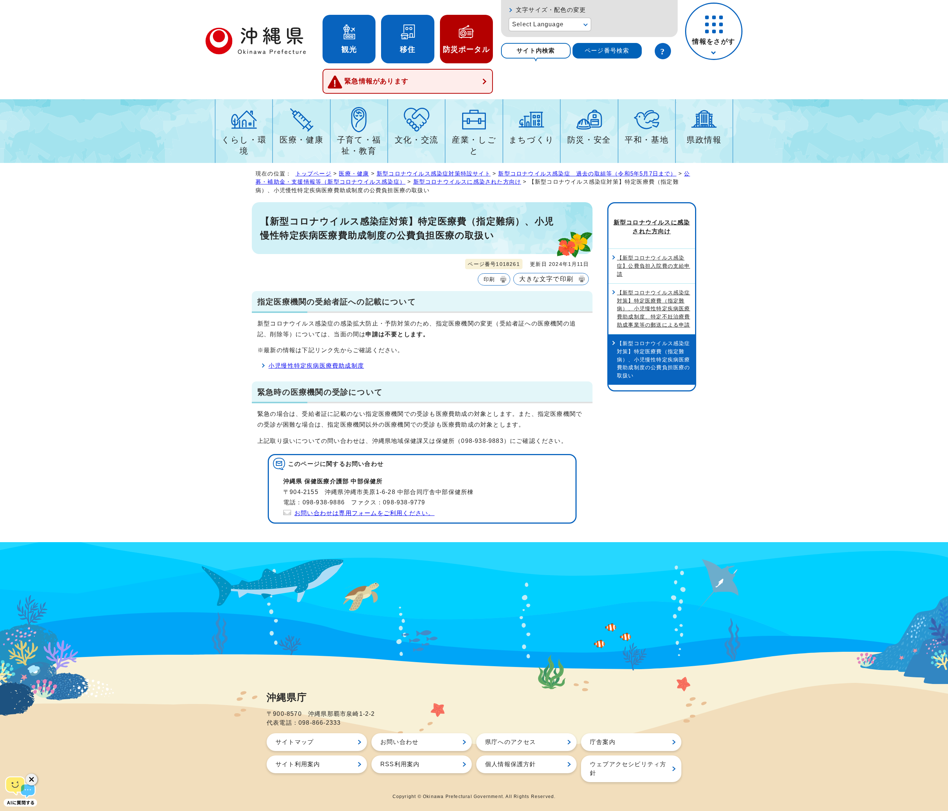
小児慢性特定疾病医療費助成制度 (316, 366)
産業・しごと (474, 145)
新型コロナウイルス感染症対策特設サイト (434, 173)
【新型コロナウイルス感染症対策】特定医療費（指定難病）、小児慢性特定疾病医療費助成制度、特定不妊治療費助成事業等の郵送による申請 (653, 308)
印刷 (489, 279)
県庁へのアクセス (510, 742)
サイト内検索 (536, 50)
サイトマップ (295, 742)
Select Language (538, 24)
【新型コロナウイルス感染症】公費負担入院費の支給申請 (653, 266)
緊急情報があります (376, 81)
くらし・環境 (243, 145)
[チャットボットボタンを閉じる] (31, 779)
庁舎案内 (602, 742)
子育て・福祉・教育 (359, 145)
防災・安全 (589, 139)
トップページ (313, 173)
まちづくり (531, 139)
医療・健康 (301, 139)
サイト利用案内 (298, 764)
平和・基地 (646, 139)
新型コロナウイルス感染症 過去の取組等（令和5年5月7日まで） (587, 173)
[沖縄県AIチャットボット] (20, 790)
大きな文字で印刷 (546, 279)
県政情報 (704, 139)
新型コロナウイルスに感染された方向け (467, 181)
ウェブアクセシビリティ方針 (628, 768)
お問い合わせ (399, 742)
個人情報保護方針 (510, 764)
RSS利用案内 (400, 764)
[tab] (536, 51)
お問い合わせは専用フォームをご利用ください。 (364, 513)
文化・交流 (416, 139)
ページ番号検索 (607, 50)
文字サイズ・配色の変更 (551, 10)
